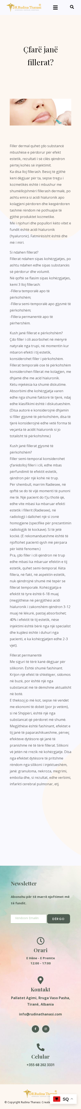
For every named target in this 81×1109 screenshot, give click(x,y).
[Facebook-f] (35, 1029)
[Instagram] (46, 1029)
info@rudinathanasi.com (40, 1014)
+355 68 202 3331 (41, 1064)
